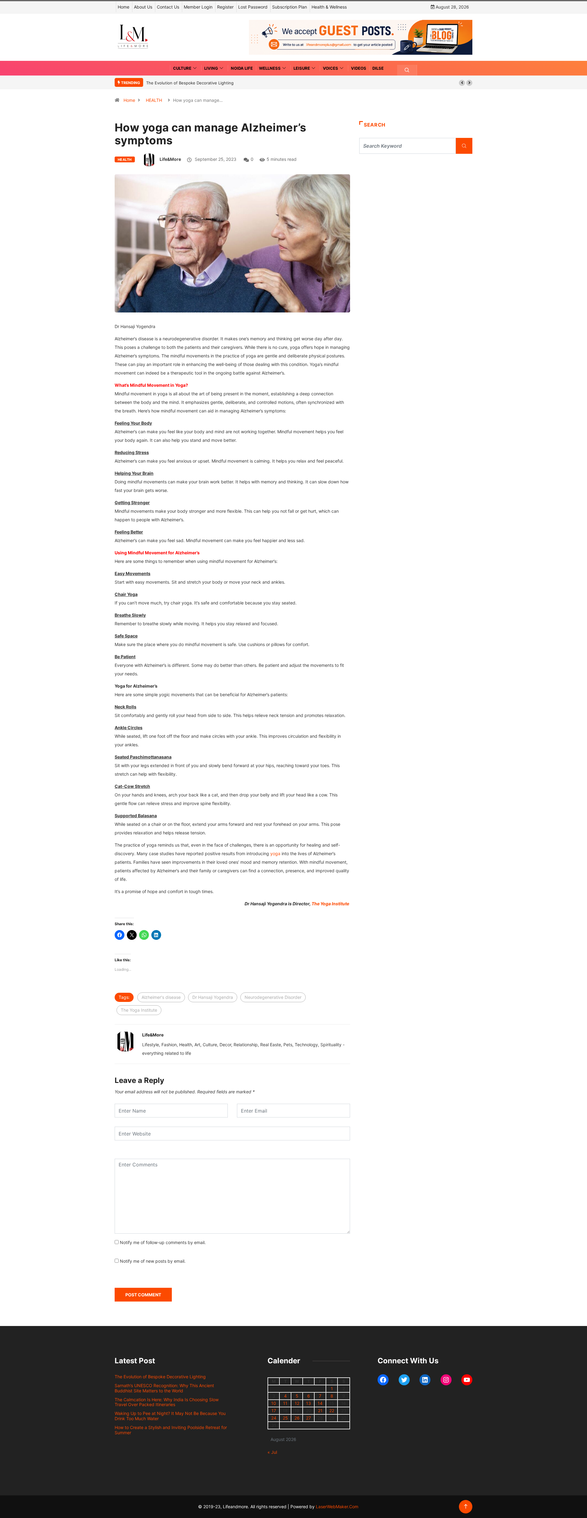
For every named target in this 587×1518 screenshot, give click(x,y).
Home (123, 6)
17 (273, 1410)
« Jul (272, 1452)
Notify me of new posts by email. (153, 1261)
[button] (462, 83)
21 (320, 1410)
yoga (275, 853)
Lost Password (253, 6)
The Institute (330, 903)
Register (225, 6)
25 (285, 1417)
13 (308, 1403)
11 (285, 1403)
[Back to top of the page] (465, 1506)
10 (273, 1403)
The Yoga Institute (139, 1010)
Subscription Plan (289, 6)
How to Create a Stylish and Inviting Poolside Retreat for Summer (171, 1430)
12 (297, 1403)
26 (297, 1417)
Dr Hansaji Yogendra (212, 997)
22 (331, 1410)
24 (273, 1417)
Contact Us (168, 6)
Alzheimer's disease (161, 997)
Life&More (170, 159)
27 (308, 1417)
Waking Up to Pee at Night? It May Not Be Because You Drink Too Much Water (170, 1416)
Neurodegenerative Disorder (273, 997)
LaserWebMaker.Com (337, 1506)
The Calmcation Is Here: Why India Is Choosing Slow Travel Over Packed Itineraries (167, 1402)
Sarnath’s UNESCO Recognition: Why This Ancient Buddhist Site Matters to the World (164, 1388)
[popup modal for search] (407, 70)
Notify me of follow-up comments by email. (163, 1242)
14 (320, 1403)
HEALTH (154, 100)
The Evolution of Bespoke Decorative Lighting (190, 82)
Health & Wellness (329, 6)
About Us (143, 6)
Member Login (198, 6)
